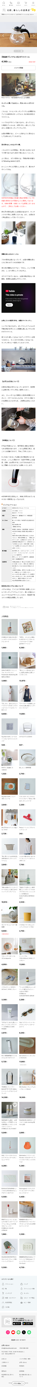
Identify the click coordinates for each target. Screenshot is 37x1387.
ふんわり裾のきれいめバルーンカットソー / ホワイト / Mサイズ (27, 858)
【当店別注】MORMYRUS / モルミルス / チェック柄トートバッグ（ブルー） (9, 1259)
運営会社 (4, 1371)
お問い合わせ (23, 1362)
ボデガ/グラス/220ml (25, 736)
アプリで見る (17, 1383)
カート (25, 5)
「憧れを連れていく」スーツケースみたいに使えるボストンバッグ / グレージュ (10, 889)
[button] (3, 35)
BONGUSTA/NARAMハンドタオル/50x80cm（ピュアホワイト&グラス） (9, 1191)
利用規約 (21, 1366)
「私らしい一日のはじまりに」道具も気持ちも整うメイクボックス (27, 672)
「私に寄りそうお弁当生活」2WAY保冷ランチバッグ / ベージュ (10, 858)
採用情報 (21, 1371)
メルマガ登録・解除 (24, 1359)
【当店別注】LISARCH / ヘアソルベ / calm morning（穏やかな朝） (27, 1122)
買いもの (11, 5)
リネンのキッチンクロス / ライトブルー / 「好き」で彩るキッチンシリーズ (27, 799)
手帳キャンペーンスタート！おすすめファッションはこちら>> (18, 14)
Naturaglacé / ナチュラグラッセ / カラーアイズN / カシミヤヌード (27, 1191)
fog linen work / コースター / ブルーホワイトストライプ (9, 739)
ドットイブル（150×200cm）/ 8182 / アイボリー (27, 958)
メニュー (33, 5)
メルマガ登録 (18, 68)
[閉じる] (23, 1383)
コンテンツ (18, 5)
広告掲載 (4, 1366)
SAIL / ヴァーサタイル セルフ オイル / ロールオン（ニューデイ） (9, 1158)
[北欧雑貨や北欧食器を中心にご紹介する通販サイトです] (18, 10)
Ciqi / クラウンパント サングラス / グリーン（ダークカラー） (27, 1025)
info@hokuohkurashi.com (9, 1348)
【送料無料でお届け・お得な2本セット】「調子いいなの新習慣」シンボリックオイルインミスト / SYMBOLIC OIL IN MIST (9, 1124)
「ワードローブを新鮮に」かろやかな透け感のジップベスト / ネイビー (27, 706)
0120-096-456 (24, 1348)
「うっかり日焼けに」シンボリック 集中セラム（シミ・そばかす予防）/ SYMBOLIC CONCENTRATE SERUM (27, 991)
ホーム (3, 5)
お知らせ (4, 1359)
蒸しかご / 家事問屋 (25, 767)
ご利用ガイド (5, 1362)
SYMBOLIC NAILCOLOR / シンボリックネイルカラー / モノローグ (9, 639)
